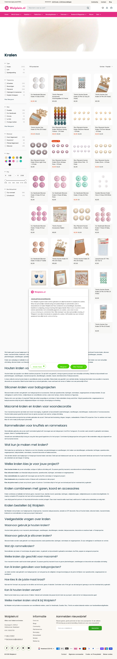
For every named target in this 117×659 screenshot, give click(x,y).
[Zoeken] (88, 8)
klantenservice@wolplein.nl (14, 639)
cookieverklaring (52, 316)
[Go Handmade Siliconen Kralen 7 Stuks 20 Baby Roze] (103, 214)
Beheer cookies (107, 654)
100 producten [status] (34, 66)
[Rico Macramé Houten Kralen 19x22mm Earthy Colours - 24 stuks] (60, 116)
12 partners (77, 308)
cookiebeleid (47, 312)
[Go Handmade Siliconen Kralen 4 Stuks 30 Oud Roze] (38, 181)
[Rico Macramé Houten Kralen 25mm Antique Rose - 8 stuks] (60, 148)
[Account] (107, 8)
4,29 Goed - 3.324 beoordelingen (61, 2)
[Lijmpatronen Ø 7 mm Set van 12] (103, 247)
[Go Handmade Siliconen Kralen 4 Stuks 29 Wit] (38, 83)
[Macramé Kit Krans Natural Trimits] (60, 278)
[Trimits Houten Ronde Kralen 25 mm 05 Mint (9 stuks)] (103, 278)
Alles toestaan (78, 367)
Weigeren (63, 367)
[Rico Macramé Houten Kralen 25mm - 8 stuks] (103, 148)
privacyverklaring (36, 312)
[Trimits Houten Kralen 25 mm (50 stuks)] (81, 247)
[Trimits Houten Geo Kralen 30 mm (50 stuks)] (103, 83)
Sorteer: (105, 66)
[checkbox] (15, 67)
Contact (103, 2)
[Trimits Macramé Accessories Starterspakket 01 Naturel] (81, 278)
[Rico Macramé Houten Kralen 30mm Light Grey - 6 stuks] (38, 148)
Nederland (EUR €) (46, 648)
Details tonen (37, 367)
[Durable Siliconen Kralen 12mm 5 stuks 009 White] (103, 181)
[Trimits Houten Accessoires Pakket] (60, 214)
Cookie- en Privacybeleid (93, 654)
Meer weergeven (9, 99)
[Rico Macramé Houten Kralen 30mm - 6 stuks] (81, 214)
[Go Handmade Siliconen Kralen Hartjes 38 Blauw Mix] (38, 278)
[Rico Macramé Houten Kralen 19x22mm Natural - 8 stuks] (81, 116)
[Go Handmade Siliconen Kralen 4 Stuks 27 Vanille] (38, 247)
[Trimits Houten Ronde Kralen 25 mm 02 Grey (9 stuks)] (81, 83)
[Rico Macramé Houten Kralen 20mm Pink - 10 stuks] (81, 148)
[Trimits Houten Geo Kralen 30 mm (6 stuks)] (103, 313)
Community (94, 2)
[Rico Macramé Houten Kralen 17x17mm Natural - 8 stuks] (103, 116)
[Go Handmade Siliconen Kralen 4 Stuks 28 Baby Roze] (60, 181)
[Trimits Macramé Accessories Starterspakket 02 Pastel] (60, 83)
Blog (110, 2)
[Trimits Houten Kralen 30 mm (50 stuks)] (60, 247)
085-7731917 (10, 636)
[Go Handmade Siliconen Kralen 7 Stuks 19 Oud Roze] (38, 214)
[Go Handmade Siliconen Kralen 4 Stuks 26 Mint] (81, 181)
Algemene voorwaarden (76, 654)
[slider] (5, 180)
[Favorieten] (103, 8)
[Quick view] (46, 90)
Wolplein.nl (13, 654)
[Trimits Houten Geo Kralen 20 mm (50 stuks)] (38, 116)
